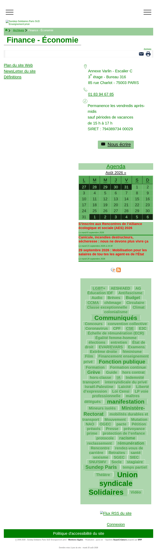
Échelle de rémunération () (116, 333)
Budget (133, 297)
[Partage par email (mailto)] (141, 53)
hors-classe (100, 377)
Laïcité (125, 387)
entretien (119, 342)
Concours (93, 324)
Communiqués (115, 317)
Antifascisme (130, 293)
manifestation (125, 401)
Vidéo (136, 492)
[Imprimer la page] (148, 53)
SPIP (140, 540)
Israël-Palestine (99, 387)
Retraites (117, 453)
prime (92, 433)
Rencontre (100, 448)
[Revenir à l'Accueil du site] (8, 30)
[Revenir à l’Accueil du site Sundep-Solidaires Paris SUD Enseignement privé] (28, 23)
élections (97, 342)
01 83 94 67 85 (101, 94)
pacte (121, 424)
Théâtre (103, 475)
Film (89, 356)
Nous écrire (119, 144)
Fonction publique (122, 362)
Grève (93, 372)
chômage (112, 303)
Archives (18, 30)
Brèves (114, 298)
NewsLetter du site (20, 71)
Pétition (139, 424)
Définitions (12, 77)
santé (136, 453)
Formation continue (128, 367)
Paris (101, 467)
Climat (139, 307)
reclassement (99, 443)
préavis (93, 429)
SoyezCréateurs (120, 540)
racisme (127, 438)
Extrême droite (103, 351)
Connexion (116, 524)
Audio (97, 298)
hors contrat (133, 372)
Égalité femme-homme (116, 338)
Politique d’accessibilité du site (78, 533)
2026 (119, 173)
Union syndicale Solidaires (113, 483)
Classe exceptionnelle (107, 307)
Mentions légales (75, 540)
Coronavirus (96, 328)
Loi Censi (120, 391)
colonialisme (116, 312)
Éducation (114, 290)
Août (109, 173)
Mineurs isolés (102, 408)
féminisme (132, 351)
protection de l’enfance (124, 433)
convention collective (127, 324)
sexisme (100, 457)
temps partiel (135, 467)
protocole (105, 438)
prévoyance (134, 429)
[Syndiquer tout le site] (116, 513)
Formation (95, 367)
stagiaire (135, 462)
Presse (112, 429)
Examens (136, 347)
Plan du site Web (18, 65)
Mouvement (115, 419)
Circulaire (135, 303)
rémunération (131, 443)
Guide (111, 372)
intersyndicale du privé (126, 382)
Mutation (139, 419)
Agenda (115, 166)
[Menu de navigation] (9, 12)
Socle (116, 462)
